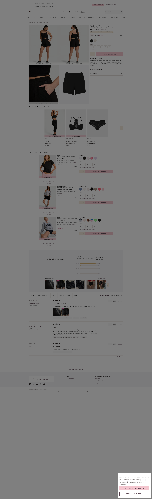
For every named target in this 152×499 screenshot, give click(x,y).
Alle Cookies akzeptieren (134, 488)
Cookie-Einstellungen (134, 493)
